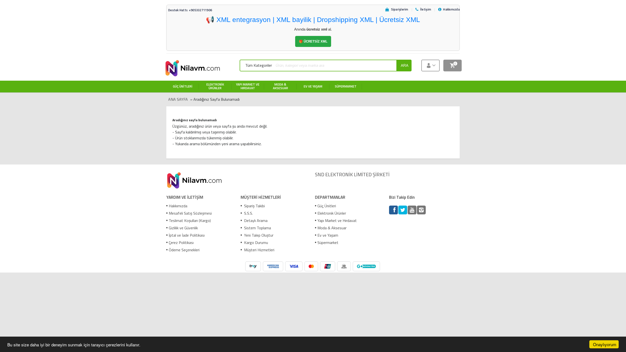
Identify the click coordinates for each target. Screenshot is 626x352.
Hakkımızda (178, 206)
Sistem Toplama (257, 228)
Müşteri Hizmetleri (258, 250)
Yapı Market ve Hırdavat (337, 220)
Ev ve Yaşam (327, 235)
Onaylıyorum (604, 344)
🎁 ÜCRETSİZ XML (313, 41)
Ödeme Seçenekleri (184, 250)
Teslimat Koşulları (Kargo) (190, 220)
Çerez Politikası (181, 242)
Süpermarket (327, 242)
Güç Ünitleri (326, 206)
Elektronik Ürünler (331, 213)
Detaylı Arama (255, 220)
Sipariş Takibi (254, 206)
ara (404, 65)
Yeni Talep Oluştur (258, 235)
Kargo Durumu (255, 242)
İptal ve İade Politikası (187, 235)
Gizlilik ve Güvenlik (183, 228)
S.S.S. (248, 213)
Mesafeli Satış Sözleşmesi (190, 213)
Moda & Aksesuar (332, 228)
